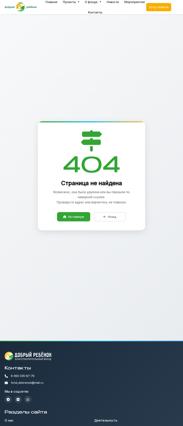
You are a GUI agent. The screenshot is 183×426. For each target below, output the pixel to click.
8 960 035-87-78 (22, 376)
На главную (76, 217)
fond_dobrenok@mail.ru (27, 382)
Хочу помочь (159, 7)
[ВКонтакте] (18, 399)
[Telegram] (8, 399)
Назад (112, 217)
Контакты (95, 12)
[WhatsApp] (27, 399)
